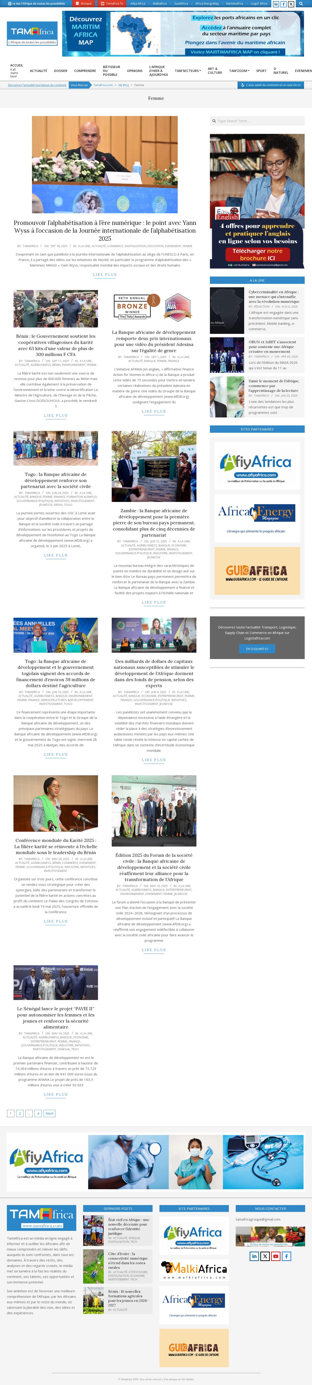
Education (156, 246)
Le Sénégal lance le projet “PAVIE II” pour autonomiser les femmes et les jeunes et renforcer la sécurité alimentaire (56, 1018)
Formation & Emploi (82, 497)
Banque (150, 361)
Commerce (115, 246)
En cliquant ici (257, 649)
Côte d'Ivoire (138, 1272)
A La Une (84, 246)
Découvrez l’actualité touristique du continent (37, 85)
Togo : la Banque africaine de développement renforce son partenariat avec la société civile (56, 480)
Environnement (74, 365)
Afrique (134, 1238)
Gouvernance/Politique (34, 501)
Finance (174, 361)
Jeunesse (46, 505)
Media (58, 505)
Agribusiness (41, 365)
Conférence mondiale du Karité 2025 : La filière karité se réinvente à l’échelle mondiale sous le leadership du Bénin (55, 846)
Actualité (99, 246)
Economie (179, 545)
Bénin (56, 365)
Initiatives (62, 501)
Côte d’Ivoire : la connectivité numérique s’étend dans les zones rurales (128, 1261)
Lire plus (105, 274)
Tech (75, 1049)
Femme (187, 246)
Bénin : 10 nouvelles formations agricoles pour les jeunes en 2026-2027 (128, 1298)
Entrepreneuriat (142, 549)
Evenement (173, 246)
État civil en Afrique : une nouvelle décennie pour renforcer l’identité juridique (128, 1227)
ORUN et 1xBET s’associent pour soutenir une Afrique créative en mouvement (272, 347)
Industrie (160, 553)
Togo (68, 505)
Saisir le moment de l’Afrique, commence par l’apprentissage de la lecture (274, 386)
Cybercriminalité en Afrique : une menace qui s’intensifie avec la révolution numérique (274, 297)
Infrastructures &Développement (67, 700)
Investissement (82, 501)
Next (49, 1113)
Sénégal (64, 1049)
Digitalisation (135, 246)
